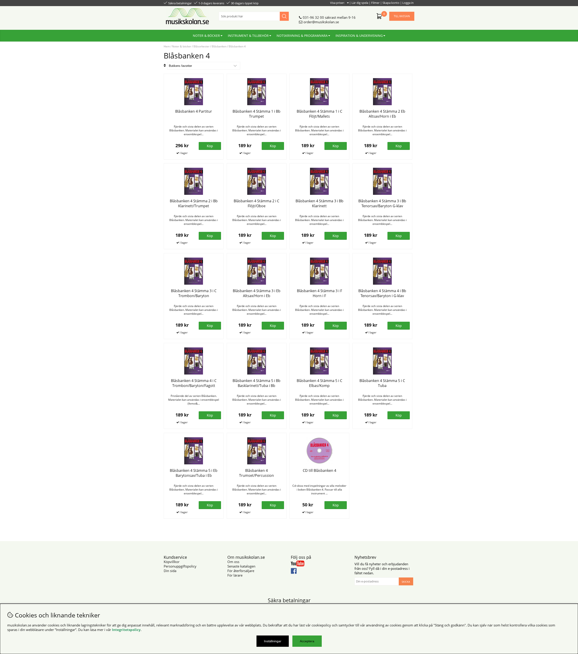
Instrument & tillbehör (248, 35)
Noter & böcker (206, 35)
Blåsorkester (201, 46)
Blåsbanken (219, 46)
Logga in (408, 3)
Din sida (170, 570)
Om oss (233, 561)
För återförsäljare (240, 570)
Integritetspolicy (126, 629)
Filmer (375, 3)
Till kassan (402, 16)
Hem (167, 46)
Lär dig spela (360, 3)
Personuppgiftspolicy (180, 566)
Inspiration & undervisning (359, 35)
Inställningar (272, 641)
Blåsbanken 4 (237, 46)
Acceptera (307, 641)
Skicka (406, 581)
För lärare (234, 575)
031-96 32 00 (313, 17)
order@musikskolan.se (321, 22)
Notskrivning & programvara (302, 35)
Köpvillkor (171, 561)
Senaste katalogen (241, 566)
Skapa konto (390, 3)
